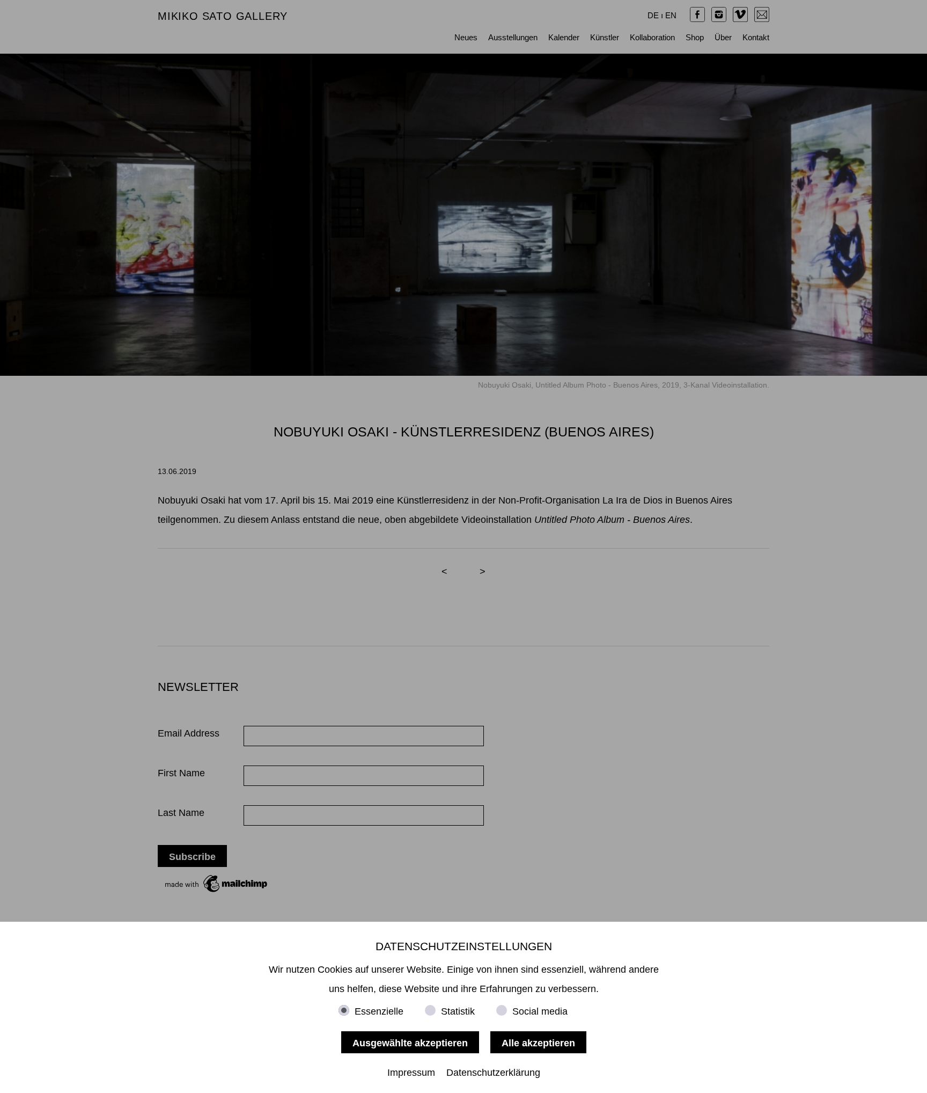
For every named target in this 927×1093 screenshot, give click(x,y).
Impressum (411, 1072)
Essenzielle (379, 1011)
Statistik (458, 1011)
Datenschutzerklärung (493, 1072)
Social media (540, 1011)
